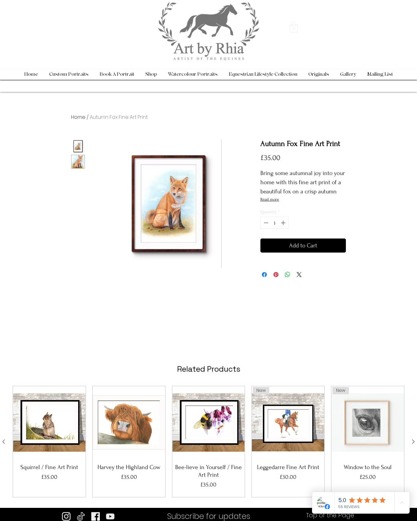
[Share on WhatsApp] (287, 274)
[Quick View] (49, 422)
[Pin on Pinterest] (276, 274)
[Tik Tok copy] (81, 516)
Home (78, 117)
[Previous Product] (3, 441)
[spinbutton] (275, 222)
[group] (208, 441)
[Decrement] (265, 222)
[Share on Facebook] (264, 274)
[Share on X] (299, 274)
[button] (293, 27)
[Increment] (284, 222)
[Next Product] (413, 441)
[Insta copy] (66, 516)
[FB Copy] (95, 516)
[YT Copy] (110, 516)
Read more (269, 199)
